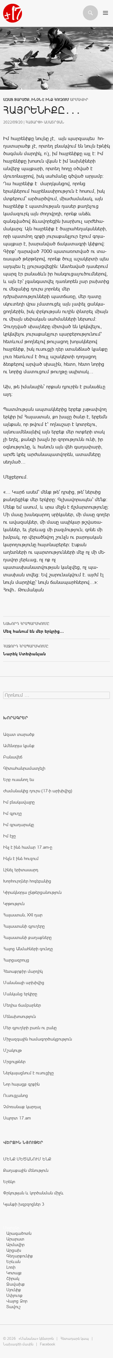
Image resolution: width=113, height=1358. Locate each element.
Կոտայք (14, 1272)
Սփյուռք (14, 1295)
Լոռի (10, 1267)
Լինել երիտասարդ (20, 869)
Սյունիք (13, 1289)
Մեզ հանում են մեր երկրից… (33, 627)
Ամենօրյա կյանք (19, 745)
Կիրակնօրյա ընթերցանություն (32, 892)
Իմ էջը (9, 835)
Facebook (47, 1344)
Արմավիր (15, 1244)
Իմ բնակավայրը (19, 802)
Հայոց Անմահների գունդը (28, 948)
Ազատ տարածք (16, 99)
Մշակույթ (12, 1050)
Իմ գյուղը (12, 813)
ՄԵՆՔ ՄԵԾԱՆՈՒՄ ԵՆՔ (27, 1158)
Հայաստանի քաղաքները (27, 937)
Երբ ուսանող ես (18, 779)
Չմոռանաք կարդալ (22, 1106)
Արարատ (15, 1238)
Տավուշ (13, 1306)
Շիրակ (12, 1278)
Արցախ (13, 1250)
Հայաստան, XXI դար (22, 914)
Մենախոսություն (19, 1016)
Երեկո (9, 1181)
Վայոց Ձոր (16, 1300)
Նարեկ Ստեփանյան (25, 650)
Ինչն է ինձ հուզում (50, 99)
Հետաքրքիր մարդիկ (23, 971)
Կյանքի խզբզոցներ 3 (23, 1204)
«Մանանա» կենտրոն (36, 1338)
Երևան (13, 1261)
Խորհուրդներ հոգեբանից (27, 880)
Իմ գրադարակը (18, 824)
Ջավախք (15, 1284)
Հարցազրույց (16, 959)
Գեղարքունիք (19, 1255)
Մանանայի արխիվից (23, 982)
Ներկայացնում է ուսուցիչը (28, 1072)
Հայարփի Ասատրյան (44, 122)
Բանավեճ (12, 756)
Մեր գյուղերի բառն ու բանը (29, 1027)
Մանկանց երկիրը (20, 993)
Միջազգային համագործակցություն (37, 1038)
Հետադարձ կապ (74, 1338)
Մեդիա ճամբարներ (22, 1005)
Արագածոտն (18, 1233)
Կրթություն (13, 903)
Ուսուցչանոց (15, 1095)
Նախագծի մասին (18, 1344)
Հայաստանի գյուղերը (24, 926)
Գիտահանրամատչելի (24, 768)
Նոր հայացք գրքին (21, 1084)
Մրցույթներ (14, 1061)
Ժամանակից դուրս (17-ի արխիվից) (37, 790)
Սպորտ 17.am (17, 1117)
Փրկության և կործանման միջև (33, 1192)
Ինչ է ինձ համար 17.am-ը (27, 847)
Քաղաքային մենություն (25, 1170)
